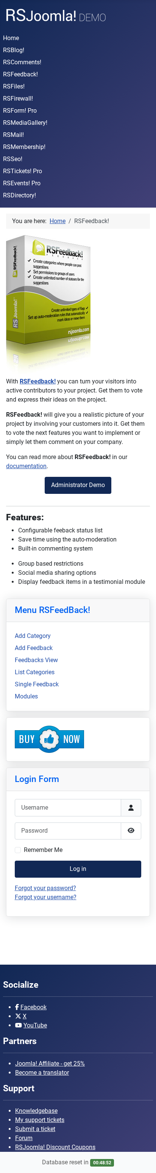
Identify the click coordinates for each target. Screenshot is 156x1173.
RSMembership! (24, 147)
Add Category (33, 635)
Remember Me (43, 849)
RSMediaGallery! (25, 122)
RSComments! (22, 62)
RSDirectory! (19, 195)
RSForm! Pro (20, 110)
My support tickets (39, 1119)
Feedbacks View (36, 660)
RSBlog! (13, 50)
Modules (26, 696)
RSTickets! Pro (22, 171)
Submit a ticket (35, 1129)
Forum (24, 1138)
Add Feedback (34, 648)
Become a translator (42, 1072)
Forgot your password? (45, 888)
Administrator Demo (78, 485)
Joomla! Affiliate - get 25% (50, 1063)
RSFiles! (14, 86)
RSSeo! (12, 159)
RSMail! (13, 134)
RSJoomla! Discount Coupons (55, 1147)
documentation (26, 466)
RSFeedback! (20, 74)
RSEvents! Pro (22, 183)
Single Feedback (37, 684)
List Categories (35, 672)
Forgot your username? (45, 897)
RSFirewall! (18, 98)
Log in (78, 868)
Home (11, 38)
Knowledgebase (36, 1110)
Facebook (33, 1007)
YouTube (35, 1025)
